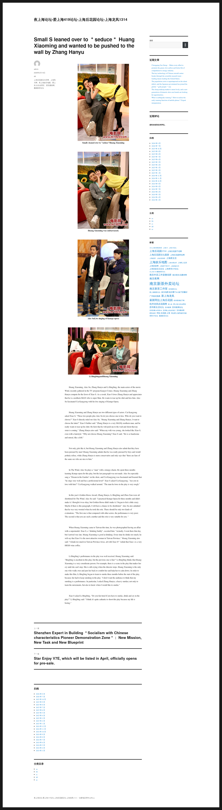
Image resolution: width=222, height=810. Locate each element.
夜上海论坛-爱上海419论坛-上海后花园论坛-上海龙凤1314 (80, 19)
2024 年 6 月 (40, 742)
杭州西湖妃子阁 (179, 300)
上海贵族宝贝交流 (157, 269)
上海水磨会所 (172, 263)
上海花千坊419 (165, 266)
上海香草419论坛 (171, 269)
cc (37, 774)
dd (35, 76)
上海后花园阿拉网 (177, 255)
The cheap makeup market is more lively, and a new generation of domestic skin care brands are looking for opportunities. (169, 92)
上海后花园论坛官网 (41, 80)
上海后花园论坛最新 (159, 254)
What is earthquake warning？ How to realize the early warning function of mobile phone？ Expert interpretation (169, 100)
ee (37, 780)
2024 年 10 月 (41, 731)
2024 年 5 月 (40, 745)
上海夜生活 (171, 258)
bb (37, 772)
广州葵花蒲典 (155, 296)
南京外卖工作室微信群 (160, 274)
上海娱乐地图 (158, 262)
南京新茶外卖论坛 (164, 283)
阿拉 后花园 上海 (163, 313)
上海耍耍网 (154, 266)
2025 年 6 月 (40, 710)
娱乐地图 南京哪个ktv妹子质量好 (174, 292)
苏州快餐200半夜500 (156, 310)
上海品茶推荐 (161, 258)
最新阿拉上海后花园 (161, 300)
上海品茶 (153, 258)
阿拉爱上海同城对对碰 (179, 313)
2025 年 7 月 (40, 707)
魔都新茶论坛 (39, 88)
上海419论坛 (172, 248)
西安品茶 (153, 313)
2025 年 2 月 (40, 721)
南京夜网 (154, 278)
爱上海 (170, 304)
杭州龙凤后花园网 (158, 303)
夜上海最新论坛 (155, 292)
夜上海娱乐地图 (45, 82)
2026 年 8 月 (40, 694)
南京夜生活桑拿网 (179, 275)
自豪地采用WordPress (87, 798)
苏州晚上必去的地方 (169, 310)
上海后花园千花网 (174, 251)
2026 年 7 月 (40, 696)
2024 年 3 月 (40, 750)
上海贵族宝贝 (175, 266)
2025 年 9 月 (40, 702)
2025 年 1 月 (40, 723)
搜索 (151, 40)
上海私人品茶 (182, 263)
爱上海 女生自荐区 (179, 304)
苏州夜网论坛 (177, 307)
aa (37, 769)
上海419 (165, 248)
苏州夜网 (168, 307)
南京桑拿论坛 (173, 289)
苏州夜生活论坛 (157, 307)
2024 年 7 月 (40, 740)
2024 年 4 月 (40, 748)
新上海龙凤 (167, 295)
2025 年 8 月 (40, 705)
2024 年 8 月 (40, 737)
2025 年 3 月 (40, 718)
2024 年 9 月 (40, 734)
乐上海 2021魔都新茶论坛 (157, 272)
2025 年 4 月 (40, 715)
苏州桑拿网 (180, 310)
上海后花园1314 (158, 251)
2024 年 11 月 (41, 729)
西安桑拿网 (50, 85)
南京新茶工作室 (159, 288)
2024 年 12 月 (41, 726)
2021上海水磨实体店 (156, 248)
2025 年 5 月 (40, 713)
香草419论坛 (154, 316)
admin (36, 69)
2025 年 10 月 (41, 699)
